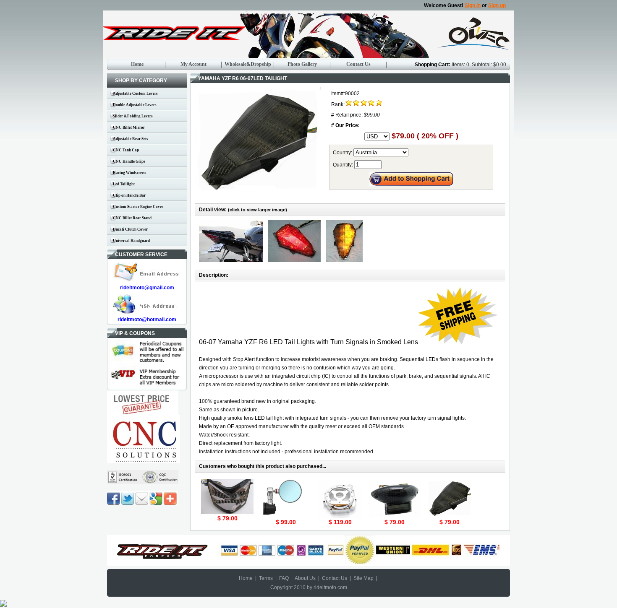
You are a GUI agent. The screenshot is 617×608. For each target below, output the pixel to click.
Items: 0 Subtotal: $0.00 (479, 65)
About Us (305, 578)
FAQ (284, 578)
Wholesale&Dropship (248, 64)
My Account (193, 64)
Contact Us (358, 64)
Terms (266, 578)
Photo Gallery (302, 64)
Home (137, 64)
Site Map (363, 578)
